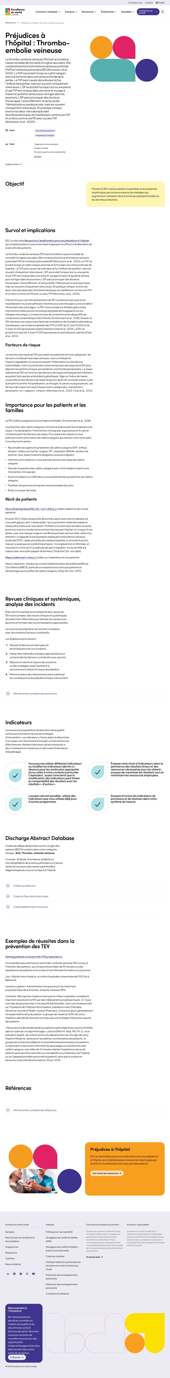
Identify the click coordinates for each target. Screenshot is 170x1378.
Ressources (11, 1252)
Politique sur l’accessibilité (59, 1231)
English (161, 3)
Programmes (11, 1246)
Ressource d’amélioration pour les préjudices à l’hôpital (57, 240)
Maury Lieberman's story (19, 557)
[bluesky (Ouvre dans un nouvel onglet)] (20, 1273)
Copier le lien (12, 164)
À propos (9, 1231)
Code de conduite (55, 1256)
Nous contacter (13, 1264)
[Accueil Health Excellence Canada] (15, 11)
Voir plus (37, 156)
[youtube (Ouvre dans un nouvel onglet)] (33, 1273)
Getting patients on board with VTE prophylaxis (32, 956)
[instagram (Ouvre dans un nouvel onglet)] (27, 1273)
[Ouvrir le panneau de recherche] (163, 11)
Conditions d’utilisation (57, 1293)
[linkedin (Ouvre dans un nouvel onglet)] (8, 1273)
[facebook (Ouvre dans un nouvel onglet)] (14, 1273)
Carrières (149, 3)
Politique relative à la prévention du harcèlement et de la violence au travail (63, 1266)
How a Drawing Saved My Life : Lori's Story (29, 508)
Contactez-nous (135, 3)
